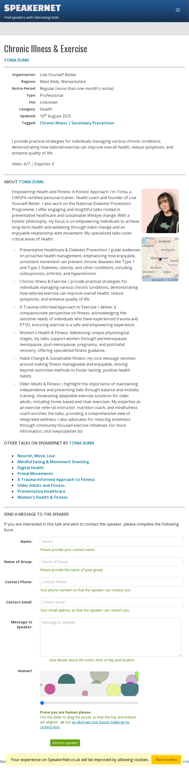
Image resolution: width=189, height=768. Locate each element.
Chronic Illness (53, 123)
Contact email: (19, 602)
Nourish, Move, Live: (36, 456)
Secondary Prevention (92, 123)
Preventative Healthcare (41, 491)
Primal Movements (35, 473)
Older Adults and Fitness (41, 485)
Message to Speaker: (21, 624)
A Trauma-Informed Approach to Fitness (56, 479)
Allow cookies (166, 759)
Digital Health (30, 467)
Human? (25, 670)
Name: (26, 541)
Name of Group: (18, 561)
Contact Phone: (18, 582)
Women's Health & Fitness (42, 497)
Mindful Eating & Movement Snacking (53, 461)
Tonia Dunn (16, 60)
